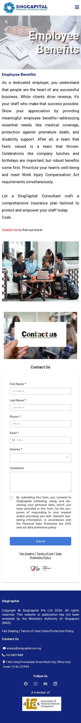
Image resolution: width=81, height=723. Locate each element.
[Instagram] (35, 684)
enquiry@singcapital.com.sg (24, 648)
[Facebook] (26, 684)
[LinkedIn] (55, 684)
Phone (15, 416)
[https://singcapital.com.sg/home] (25, 8)
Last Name (18, 400)
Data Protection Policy (58, 631)
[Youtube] (45, 684)
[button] (77, 7)
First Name (18, 384)
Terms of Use (45, 553)
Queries (16, 449)
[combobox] (40, 457)
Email (14, 433)
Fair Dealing (27, 553)
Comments (17, 468)
